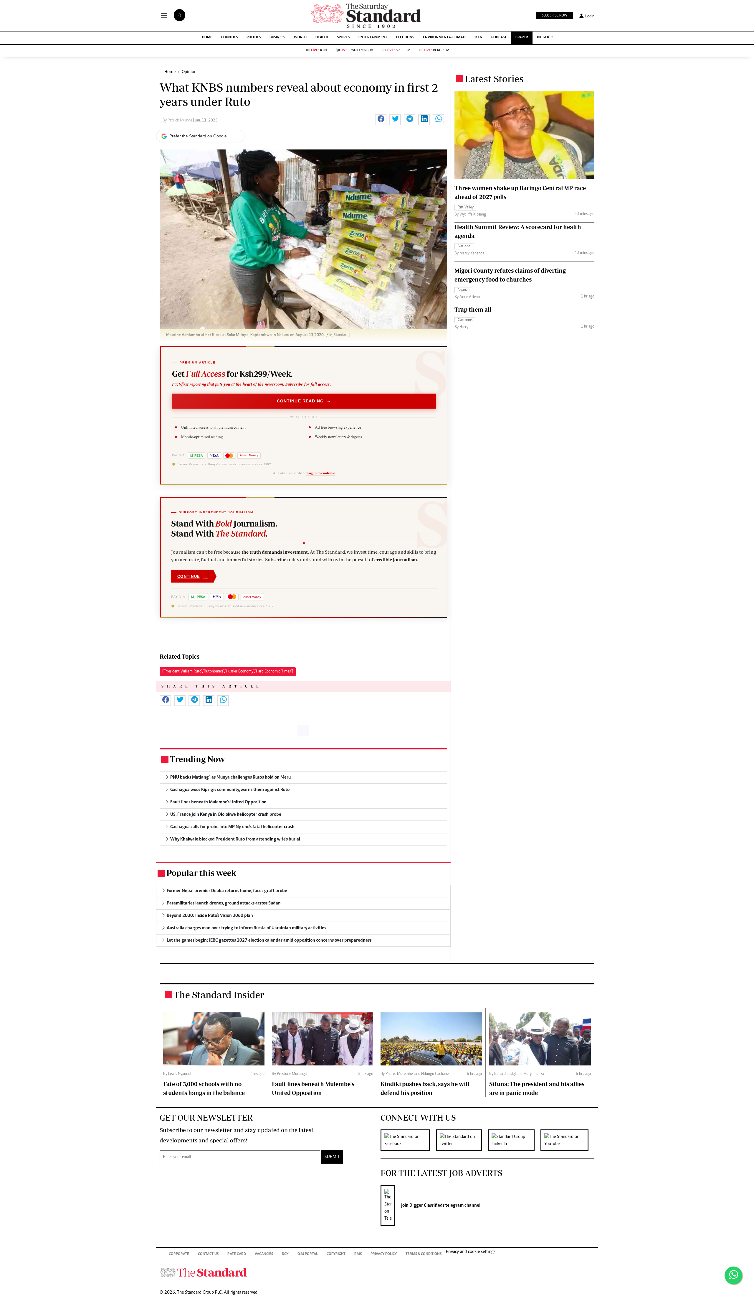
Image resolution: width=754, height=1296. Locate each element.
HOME (207, 38)
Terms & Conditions (424, 1254)
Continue (192, 576)
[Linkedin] (514, 1140)
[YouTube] (567, 1140)
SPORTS (343, 38)
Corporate (179, 1254)
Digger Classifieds (426, 1205)
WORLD (300, 38)
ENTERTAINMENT (372, 38)
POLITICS (254, 38)
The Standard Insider (218, 994)
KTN (478, 38)
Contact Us (208, 1254)
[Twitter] (462, 1140)
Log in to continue (320, 473)
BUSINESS (277, 38)
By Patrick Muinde (178, 121)
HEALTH (321, 38)
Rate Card (236, 1254)
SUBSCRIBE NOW (554, 15)
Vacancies (264, 1254)
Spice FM (398, 50)
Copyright (336, 1254)
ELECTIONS (405, 38)
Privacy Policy (384, 1254)
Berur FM (436, 50)
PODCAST (499, 38)
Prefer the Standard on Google (198, 136)
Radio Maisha (356, 50)
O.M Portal (307, 1254)
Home (170, 72)
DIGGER (543, 38)
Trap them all (472, 309)
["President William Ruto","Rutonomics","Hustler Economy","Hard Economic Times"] (227, 672)
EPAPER (521, 38)
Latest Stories (494, 78)
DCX (285, 1254)
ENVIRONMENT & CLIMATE (445, 38)
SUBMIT (332, 1156)
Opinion (189, 72)
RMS (358, 1254)
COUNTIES (229, 38)
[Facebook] (408, 1140)
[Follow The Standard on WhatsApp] (733, 1275)
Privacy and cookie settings (470, 1251)
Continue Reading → (304, 401)
